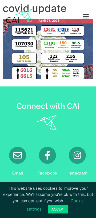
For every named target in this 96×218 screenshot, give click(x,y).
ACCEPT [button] (58, 209)
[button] (86, 16)
